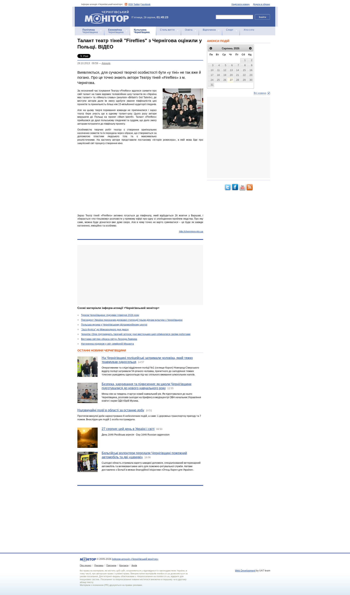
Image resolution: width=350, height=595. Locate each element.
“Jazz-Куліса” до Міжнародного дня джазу (105, 329)
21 (237, 75)
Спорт (229, 29)
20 (231, 75)
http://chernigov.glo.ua (191, 231)
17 (212, 75)
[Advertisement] (140, 275)
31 (212, 84)
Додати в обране (261, 4)
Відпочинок (209, 29)
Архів (134, 565)
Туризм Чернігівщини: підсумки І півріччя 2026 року (110, 315)
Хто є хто (249, 29)
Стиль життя (167, 29)
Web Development (245, 570)
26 (224, 80)
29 (244, 80)
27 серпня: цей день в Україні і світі (128, 429)
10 (212, 70)
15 (244, 70)
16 (251, 70)
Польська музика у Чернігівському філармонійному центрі (114, 324)
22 (244, 75)
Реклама (98, 565)
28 (237, 80)
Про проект (85, 565)
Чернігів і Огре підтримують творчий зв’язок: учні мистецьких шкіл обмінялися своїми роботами (135, 334)
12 (224, 70)
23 (251, 75)
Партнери (111, 565)
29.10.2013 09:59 (87, 63)
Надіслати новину (241, 4)
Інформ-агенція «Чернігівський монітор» (104, 12)
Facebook (145, 4)
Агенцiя (106, 63)
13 (231, 70)
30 (251, 80)
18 (218, 75)
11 (218, 70)
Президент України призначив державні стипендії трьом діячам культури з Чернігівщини (131, 320)
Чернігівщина (90, 31)
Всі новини (260, 93)
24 (212, 80)
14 (237, 70)
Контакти (123, 565)
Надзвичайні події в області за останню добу (110, 410)
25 (218, 80)
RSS (130, 4)
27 (231, 80)
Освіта (188, 29)
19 (224, 75)
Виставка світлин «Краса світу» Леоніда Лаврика (109, 339)
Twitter (136, 4)
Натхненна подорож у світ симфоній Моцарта (107, 343)
